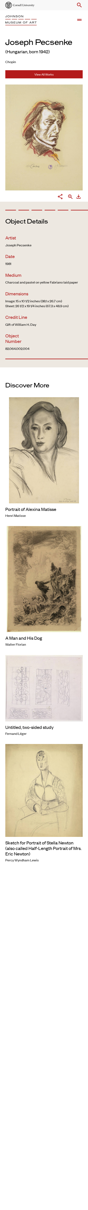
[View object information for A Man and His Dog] (44, 578)
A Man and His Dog (23, 638)
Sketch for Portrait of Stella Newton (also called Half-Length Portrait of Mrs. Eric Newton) (43, 848)
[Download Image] (78, 197)
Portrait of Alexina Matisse (30, 509)
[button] (78, 5)
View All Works (44, 74)
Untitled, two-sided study (29, 727)
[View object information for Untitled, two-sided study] (44, 687)
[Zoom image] (70, 197)
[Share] (60, 197)
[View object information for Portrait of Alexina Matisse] (44, 449)
